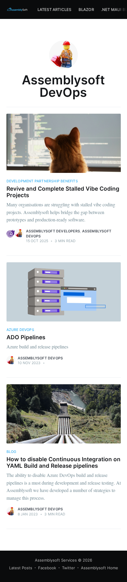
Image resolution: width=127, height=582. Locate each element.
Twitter (68, 567)
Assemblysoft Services (56, 560)
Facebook (47, 567)
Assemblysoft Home (99, 567)
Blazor (86, 9)
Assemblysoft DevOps (40, 358)
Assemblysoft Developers (53, 231)
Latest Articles (54, 9)
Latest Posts (20, 567)
